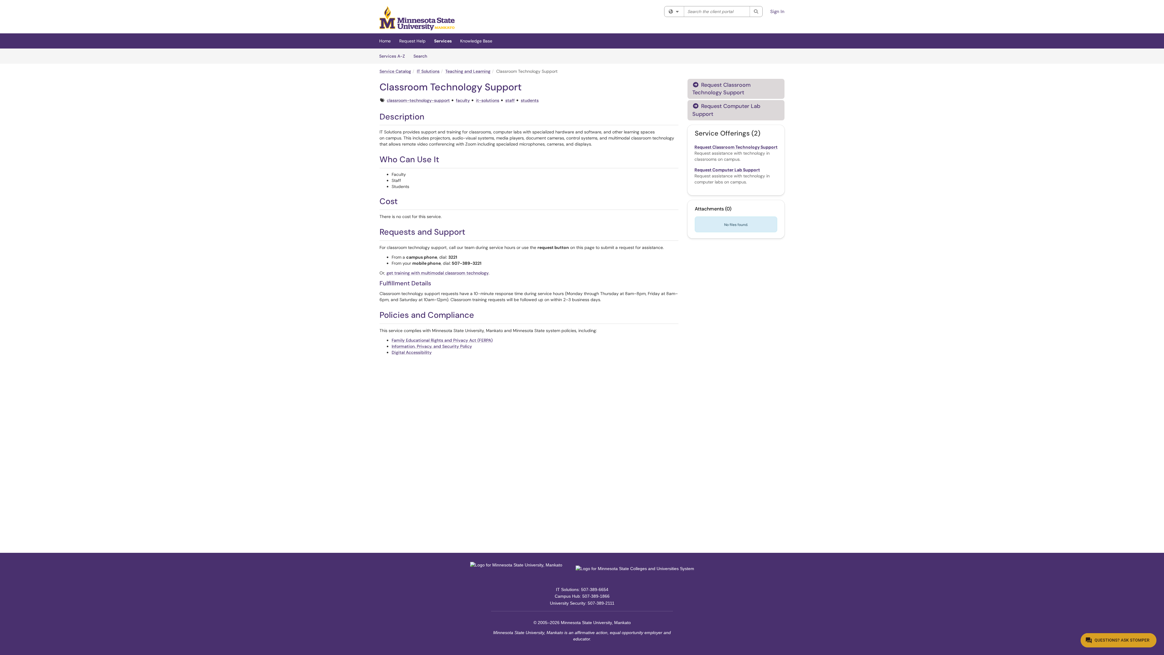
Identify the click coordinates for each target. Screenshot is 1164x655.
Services (443, 41)
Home (385, 41)
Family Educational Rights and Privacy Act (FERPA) (442, 340)
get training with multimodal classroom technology (437, 273)
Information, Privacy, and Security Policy (432, 346)
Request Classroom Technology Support (721, 88)
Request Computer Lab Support (726, 109)
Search (422, 56)
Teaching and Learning (467, 71)
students (530, 100)
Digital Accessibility (412, 352)
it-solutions (487, 100)
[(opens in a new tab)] (417, 18)
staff (510, 100)
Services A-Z (392, 56)
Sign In (777, 11)
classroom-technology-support (418, 100)
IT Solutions (428, 71)
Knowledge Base (476, 41)
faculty (463, 100)
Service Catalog (395, 71)
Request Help (412, 41)
